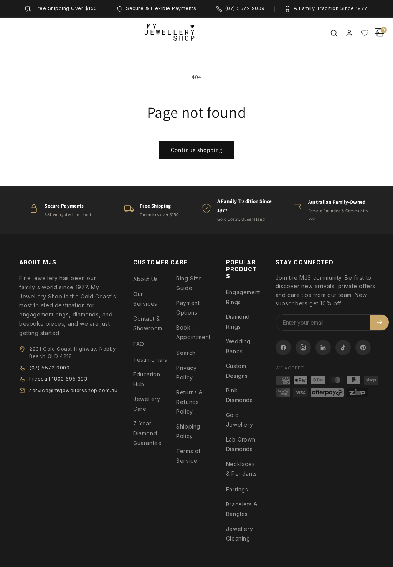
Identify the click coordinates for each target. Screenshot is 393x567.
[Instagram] (303, 347)
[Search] (334, 33)
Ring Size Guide (189, 283)
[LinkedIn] (323, 347)
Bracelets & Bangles (242, 509)
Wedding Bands (238, 346)
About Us (145, 279)
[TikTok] (343, 347)
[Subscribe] (379, 322)
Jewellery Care (146, 404)
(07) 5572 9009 (49, 367)
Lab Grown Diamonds (240, 444)
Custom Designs (237, 371)
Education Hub (146, 379)
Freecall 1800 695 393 (58, 379)
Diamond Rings (238, 321)
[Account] (349, 33)
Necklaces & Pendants (241, 469)
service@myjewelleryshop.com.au (73, 390)
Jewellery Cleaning (239, 534)
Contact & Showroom (147, 323)
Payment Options (188, 308)
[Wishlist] (364, 33)
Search (186, 352)
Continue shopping (197, 149)
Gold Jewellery (239, 420)
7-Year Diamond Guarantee (147, 433)
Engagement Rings (243, 297)
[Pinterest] (363, 347)
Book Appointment (193, 332)
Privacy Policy (186, 372)
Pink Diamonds (239, 395)
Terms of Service (188, 456)
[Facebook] (283, 347)
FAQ (138, 344)
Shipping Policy (188, 431)
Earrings (237, 489)
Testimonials (150, 359)
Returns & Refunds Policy (189, 402)
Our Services (145, 299)
